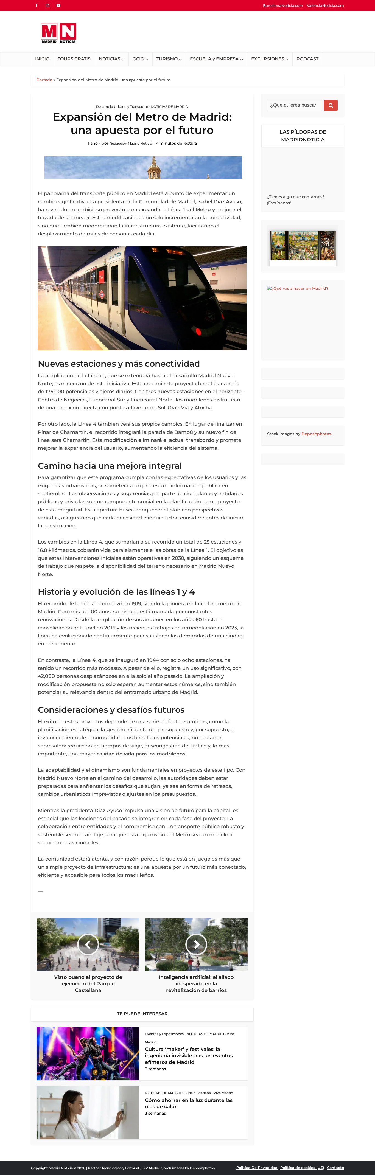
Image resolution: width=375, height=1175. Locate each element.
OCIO (138, 58)
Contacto (335, 1167)
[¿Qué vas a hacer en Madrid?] (302, 320)
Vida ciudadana (198, 1093)
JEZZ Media (149, 1168)
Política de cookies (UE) (302, 1167)
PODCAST (307, 58)
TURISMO (167, 58)
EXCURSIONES (267, 58)
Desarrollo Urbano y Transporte (122, 107)
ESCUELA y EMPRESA (214, 58)
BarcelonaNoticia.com (283, 5)
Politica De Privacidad (257, 1167)
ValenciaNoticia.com (325, 5)
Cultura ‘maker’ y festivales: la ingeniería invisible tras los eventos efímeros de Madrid (189, 1055)
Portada (44, 79)
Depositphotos (316, 433)
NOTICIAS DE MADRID (169, 107)
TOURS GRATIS (74, 58)
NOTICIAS (109, 58)
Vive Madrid (223, 1093)
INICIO (42, 58)
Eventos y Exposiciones (164, 1034)
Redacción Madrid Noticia (131, 143)
